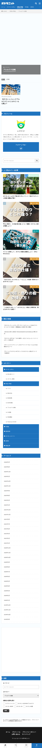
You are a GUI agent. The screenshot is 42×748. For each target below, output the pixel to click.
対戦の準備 (20, 7)
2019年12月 (7, 605)
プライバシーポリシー (29, 732)
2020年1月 (7, 600)
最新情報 (7, 431)
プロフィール (16, 732)
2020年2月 (7, 595)
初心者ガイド (10, 374)
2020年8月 (7, 567)
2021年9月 (7, 519)
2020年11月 (7, 552)
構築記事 (7, 445)
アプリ (9, 388)
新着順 (3, 79)
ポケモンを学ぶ (11, 7)
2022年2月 (7, 500)
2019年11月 (7, 610)
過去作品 (9, 393)
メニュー (26, 746)
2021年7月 (7, 524)
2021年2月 (7, 538)
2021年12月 (7, 509)
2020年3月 (7, 590)
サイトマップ (26, 734)
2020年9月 (7, 562)
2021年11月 (7, 514)
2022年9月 (7, 490)
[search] (37, 161)
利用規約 (11, 721)
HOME (5, 11)
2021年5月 (7, 533)
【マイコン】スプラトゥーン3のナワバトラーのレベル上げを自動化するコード (21, 345)
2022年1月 (7, 505)
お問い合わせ (16, 734)
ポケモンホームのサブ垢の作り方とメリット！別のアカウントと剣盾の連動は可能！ (21, 197)
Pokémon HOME (34, 175)
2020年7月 (7, 571)
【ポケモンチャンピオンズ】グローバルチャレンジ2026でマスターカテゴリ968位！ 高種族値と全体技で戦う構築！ (20, 326)
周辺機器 (9, 417)
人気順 (7, 79)
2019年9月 (7, 619)
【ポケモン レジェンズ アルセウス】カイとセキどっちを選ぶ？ (10, 101)
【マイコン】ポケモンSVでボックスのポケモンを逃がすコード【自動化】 (20, 352)
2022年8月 (7, 495)
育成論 (26, 7)
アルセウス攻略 (22, 11)
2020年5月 (7, 581)
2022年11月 (7, 486)
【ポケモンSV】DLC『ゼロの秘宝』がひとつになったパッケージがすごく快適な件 (21, 339)
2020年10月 (7, 557)
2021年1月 (7, 543)
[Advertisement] (21, 40)
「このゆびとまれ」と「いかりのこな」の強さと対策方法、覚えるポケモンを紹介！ (21, 308)
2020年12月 (7, 548)
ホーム (3, 7)
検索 (5, 710)
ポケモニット (26, 738)
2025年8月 (7, 467)
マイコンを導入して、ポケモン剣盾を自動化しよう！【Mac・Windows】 (21, 252)
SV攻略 (9, 412)
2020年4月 (7, 586)
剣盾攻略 (9, 398)
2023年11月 (7, 471)
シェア (15, 746)
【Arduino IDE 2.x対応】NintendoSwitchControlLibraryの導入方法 (20, 332)
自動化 (32, 7)
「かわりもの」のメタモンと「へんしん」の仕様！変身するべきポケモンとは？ (21, 280)
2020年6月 (7, 576)
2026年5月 (7, 462)
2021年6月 (7, 529)
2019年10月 (7, 614)
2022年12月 (7, 481)
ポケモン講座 (35, 203)
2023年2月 (7, 476)
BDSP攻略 (10, 402)
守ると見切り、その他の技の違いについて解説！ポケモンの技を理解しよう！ (21, 225)
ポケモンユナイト (10, 436)
